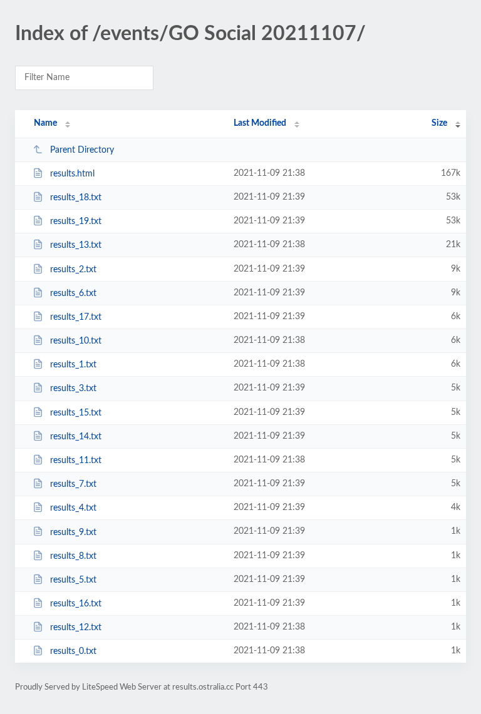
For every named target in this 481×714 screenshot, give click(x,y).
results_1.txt (73, 364)
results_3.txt (73, 388)
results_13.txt (75, 245)
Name (45, 123)
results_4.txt (73, 508)
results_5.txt (73, 580)
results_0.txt (73, 651)
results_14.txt (75, 436)
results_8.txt (73, 556)
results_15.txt (75, 413)
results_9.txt (73, 532)
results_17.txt (75, 317)
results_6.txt (73, 293)
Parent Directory (82, 150)
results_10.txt (75, 341)
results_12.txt (75, 627)
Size (439, 123)
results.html (72, 174)
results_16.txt (75, 603)
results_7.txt (73, 484)
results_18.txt (75, 197)
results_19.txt (75, 221)
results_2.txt (73, 269)
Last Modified (260, 123)
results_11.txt (75, 460)
